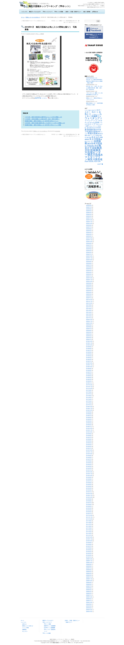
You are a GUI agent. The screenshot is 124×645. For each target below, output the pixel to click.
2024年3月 (89, 250)
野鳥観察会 (91, 146)
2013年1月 (89, 491)
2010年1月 (89, 557)
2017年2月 (89, 403)
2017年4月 (89, 399)
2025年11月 (89, 221)
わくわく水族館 (93, 115)
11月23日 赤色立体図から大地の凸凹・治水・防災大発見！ (42, 119)
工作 (86, 131)
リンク (45, 631)
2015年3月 (89, 444)
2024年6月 (89, 247)
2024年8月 (89, 243)
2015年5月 (89, 441)
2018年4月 (89, 377)
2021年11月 (89, 301)
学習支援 (98, 130)
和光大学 (94, 127)
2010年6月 (89, 548)
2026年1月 (89, 218)
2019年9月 (89, 346)
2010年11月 (89, 539)
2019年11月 (89, 343)
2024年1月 (89, 254)
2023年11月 (89, 258)
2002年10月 (89, 611)
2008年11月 (89, 579)
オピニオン (25, 631)
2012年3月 (89, 510)
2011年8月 (89, 522)
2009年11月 (89, 560)
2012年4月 (89, 508)
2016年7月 (89, 415)
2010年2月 (89, 555)
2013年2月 (89, 490)
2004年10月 (89, 602)
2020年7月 (89, 328)
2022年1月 (89, 297)
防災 (96, 145)
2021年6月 (89, 308)
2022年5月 (89, 290)
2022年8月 (89, 285)
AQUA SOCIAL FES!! (91, 161)
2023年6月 (89, 267)
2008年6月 (89, 588)
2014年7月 (89, 459)
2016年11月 (89, 408)
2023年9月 (89, 261)
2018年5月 (89, 375)
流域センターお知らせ (27, 626)
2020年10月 (89, 323)
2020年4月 (89, 334)
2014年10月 (89, 453)
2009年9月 (89, 564)
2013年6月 (89, 482)
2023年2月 (89, 274)
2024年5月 (89, 249)
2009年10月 (89, 562)
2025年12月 (89, 220)
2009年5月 (89, 571)
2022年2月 (89, 296)
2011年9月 (89, 521)
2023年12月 (89, 256)
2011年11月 (89, 517)
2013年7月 (89, 481)
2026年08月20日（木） (92, 78)
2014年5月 (89, 462)
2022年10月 (89, 281)
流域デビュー (69, 622)
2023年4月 (89, 270)
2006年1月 (89, 600)
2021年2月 (89, 316)
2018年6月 (89, 374)
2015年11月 (89, 430)
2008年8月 (89, 584)
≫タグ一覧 (100, 164)
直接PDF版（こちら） (41, 98)
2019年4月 (89, 355)
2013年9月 (89, 477)
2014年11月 (89, 452)
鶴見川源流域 (95, 159)
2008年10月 (89, 580)
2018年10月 (89, 366)
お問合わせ (95, 11)
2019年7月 (89, 350)
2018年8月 (89, 370)
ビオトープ (90, 124)
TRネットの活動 (58, 11)
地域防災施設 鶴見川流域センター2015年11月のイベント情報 (43, 125)
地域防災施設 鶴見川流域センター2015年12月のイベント (41, 121)
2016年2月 (89, 424)
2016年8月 (89, 414)
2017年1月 (89, 404)
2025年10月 (89, 223)
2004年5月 (89, 604)
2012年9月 (89, 499)
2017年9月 (89, 390)
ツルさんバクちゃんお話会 (93, 121)
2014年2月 (89, 468)
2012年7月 (89, 502)
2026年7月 (89, 207)
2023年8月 (89, 263)
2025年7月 (89, 227)
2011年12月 (89, 515)
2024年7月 (89, 245)
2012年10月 (89, 497)
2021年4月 (89, 312)
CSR (99, 161)
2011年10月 (89, 519)
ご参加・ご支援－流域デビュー (73, 11)
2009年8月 (89, 566)
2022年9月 (89, 283)
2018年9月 (89, 368)
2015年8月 (89, 435)
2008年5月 (89, 589)
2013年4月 (89, 486)
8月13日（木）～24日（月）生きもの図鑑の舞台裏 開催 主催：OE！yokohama (94, 87)
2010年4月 (89, 551)
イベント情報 (25, 627)
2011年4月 (89, 530)
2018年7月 (89, 372)
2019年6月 (89, 352)
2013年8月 (89, 479)
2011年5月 (89, 528)
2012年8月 (89, 501)
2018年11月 (89, 365)
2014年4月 (89, 464)
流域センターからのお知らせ (33, 17)
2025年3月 (89, 234)
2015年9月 (89, 433)
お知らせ (24, 624)
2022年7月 (89, 287)
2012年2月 (89, 511)
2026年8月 (89, 205)
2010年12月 (89, 537)
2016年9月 (89, 412)
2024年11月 (89, 239)
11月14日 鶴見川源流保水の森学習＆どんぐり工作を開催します (43, 117)
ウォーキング (92, 118)
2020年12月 (89, 319)
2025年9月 (89, 225)
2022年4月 (89, 292)
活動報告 (24, 629)
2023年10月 (89, 259)
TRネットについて (48, 11)
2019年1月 (89, 361)
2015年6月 (89, 439)
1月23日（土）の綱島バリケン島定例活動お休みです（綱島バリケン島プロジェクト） (65, 21)
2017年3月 (89, 401)
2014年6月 (89, 461)
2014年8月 (89, 457)
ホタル (90, 126)
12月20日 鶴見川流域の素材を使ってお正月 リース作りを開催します (45, 123)
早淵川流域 (92, 133)
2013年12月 (89, 472)
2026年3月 (89, 214)
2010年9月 (89, 542)
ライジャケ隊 (96, 126)
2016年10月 (89, 410)
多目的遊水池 (90, 129)
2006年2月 (89, 598)
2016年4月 (89, 421)
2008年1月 (89, 595)
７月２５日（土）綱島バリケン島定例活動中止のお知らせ (94, 93)
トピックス (24, 11)
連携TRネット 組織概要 (49, 626)
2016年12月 (89, 406)
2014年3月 (89, 466)
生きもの (95, 137)
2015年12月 (89, 428)
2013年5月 (89, 484)
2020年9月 (89, 325)
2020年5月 (89, 332)
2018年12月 (89, 363)
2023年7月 (89, 265)
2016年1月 (89, 426)
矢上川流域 (94, 139)
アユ (99, 116)
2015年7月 (89, 437)
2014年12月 (89, 450)
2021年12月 (89, 299)
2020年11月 (89, 321)
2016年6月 (89, 417)
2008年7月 (89, 586)
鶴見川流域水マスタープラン (94, 157)
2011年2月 (89, 533)
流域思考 (97, 135)
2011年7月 (89, 524)
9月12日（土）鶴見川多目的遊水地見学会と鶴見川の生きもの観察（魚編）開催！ (94, 81)
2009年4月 (89, 573)
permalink (57, 131)
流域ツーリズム (91, 135)
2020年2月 (89, 337)
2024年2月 (89, 252)
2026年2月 (89, 216)
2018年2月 (89, 381)
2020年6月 (89, 330)
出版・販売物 (86, 11)
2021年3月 (89, 314)
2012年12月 (89, 493)
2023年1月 (89, 276)
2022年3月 (89, 294)
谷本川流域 (96, 143)
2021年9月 (89, 305)
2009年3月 (89, 575)
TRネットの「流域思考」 (50, 629)
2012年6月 (89, 504)
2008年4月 (89, 591)
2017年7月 (89, 394)
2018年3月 (89, 379)
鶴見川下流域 (93, 146)
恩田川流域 (92, 131)
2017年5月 (89, 397)
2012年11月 (89, 495)
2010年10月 (89, 540)
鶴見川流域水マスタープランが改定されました (33, 20)
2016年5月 (89, 419)
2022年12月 (89, 278)
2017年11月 (89, 386)
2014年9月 (89, 455)
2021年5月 (89, 310)
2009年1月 (89, 577)
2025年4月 (89, 232)
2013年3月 (89, 488)
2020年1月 (89, 339)
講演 (89, 143)
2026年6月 (89, 209)
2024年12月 (89, 238)
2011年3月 (89, 531)
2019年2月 (89, 359)
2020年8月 (89, 326)
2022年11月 (89, 279)
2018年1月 (89, 383)
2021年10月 (89, 303)
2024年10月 (89, 241)
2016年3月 (89, 423)
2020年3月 (89, 336)
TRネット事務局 (40, 34)
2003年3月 (89, 606)
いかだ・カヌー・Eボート (93, 111)
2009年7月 (89, 568)
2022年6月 (89, 288)
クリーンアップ (93, 119)
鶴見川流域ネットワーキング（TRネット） (50, 6)
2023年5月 (89, 268)
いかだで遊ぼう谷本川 (90, 110)
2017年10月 (89, 388)
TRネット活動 (47, 624)
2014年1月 (89, 470)
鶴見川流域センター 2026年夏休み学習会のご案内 (94, 103)
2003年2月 (89, 608)
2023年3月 (89, 272)
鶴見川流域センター (93, 152)
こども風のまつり (95, 114)
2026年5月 (89, 210)
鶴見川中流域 (93, 149)
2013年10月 (89, 475)
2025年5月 (89, 230)
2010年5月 (89, 550)
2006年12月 (89, 597)
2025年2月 (89, 236)
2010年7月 (89, 546)
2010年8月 (89, 544)
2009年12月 (89, 559)
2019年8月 (89, 348)
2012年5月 (89, 506)
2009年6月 (89, 569)
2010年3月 (89, 553)
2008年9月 (89, 582)
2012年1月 (89, 513)
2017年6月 (89, 395)
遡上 (86, 146)
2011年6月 (89, 526)
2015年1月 (89, 448)
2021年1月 (89, 317)
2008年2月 (89, 593)
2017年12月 (89, 385)
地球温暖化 (98, 127)
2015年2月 (89, 446)
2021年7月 (89, 307)
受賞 (90, 127)
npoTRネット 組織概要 (49, 627)
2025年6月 (89, 229)
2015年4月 (89, 443)
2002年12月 (89, 609)
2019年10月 (89, 345)
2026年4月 (89, 212)
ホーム (22, 17)
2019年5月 (89, 354)
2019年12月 (89, 341)
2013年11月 (89, 473)
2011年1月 (89, 535)
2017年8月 (89, 392)
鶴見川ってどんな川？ (35, 11)
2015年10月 (89, 432)
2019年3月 (89, 357)
